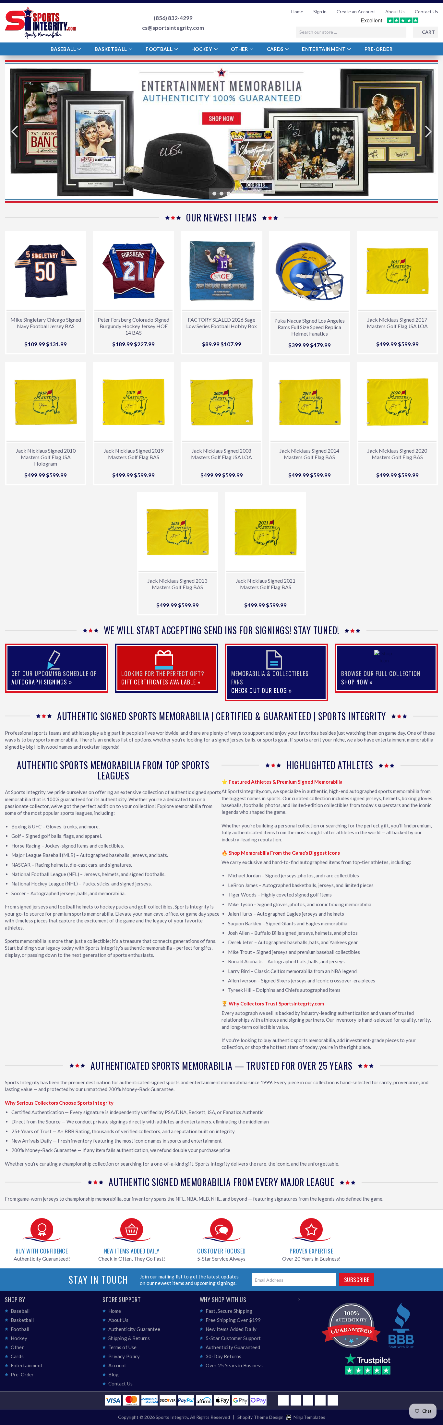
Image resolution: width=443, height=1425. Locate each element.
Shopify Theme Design (260, 1417)
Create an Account (356, 11)
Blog (113, 1374)
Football (160, 49)
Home (297, 11)
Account (117, 1365)
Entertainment (324, 49)
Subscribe (356, 1280)
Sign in (320, 11)
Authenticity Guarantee (134, 1329)
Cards (275, 49)
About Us (395, 11)
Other (240, 49)
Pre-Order (378, 49)
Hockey (202, 49)
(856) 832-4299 (173, 18)
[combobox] (351, 32)
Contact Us (426, 11)
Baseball (64, 49)
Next (424, 131)
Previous (18, 131)
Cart (428, 32)
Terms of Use (122, 1347)
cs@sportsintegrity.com (173, 28)
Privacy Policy (124, 1356)
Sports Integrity (172, 1417)
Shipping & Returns (129, 1338)
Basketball (111, 49)
